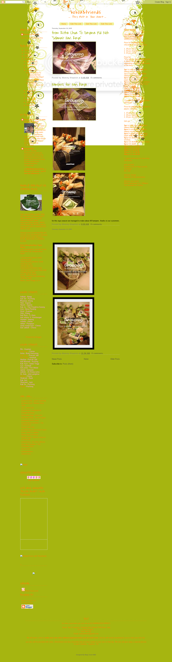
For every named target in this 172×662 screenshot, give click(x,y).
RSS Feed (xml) (31, 591)
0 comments (96, 78)
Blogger (38, 337)
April (28, 102)
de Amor (27, 151)
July (28, 94)
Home (63, 24)
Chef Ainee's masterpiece (31, 410)
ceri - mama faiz (27, 408)
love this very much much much (33, 430)
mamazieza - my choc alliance (33, 442)
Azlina (22, 376)
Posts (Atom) (68, 364)
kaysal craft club (27, 427)
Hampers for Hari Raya (35, 80)
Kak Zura (24, 355)
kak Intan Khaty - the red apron (33, 418)
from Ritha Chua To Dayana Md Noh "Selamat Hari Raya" (35, 75)
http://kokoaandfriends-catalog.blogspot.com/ (133, 37)
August (29, 91)
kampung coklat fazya (30, 420)
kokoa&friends (86, 12)
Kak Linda (24, 358)
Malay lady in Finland (29, 435)
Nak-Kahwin (29, 149)
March (29, 105)
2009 (26, 59)
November (30, 64)
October (29, 67)
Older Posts (115, 359)
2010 (26, 56)
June (28, 97)
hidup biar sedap (38, 125)
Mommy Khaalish (31, 34)
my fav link (25, 449)
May (28, 100)
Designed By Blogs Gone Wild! (86, 655)
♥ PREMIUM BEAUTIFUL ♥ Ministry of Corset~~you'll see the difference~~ (35, 171)
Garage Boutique (27, 413)
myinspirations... (27, 451)
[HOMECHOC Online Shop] (34, 573)
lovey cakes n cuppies (30, 432)
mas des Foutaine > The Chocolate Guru (30, 445)
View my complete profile (32, 38)
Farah (22, 386)
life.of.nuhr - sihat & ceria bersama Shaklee (34, 121)
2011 (26, 53)
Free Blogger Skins (27, 602)
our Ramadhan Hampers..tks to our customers (34, 85)
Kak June (24, 351)
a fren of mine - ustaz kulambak (33, 401)
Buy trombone (33, 480)
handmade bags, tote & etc (31, 415)
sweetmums (26, 454)
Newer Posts (57, 359)
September (30, 70)
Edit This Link (76, 24)
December (30, 62)
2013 (26, 50)
